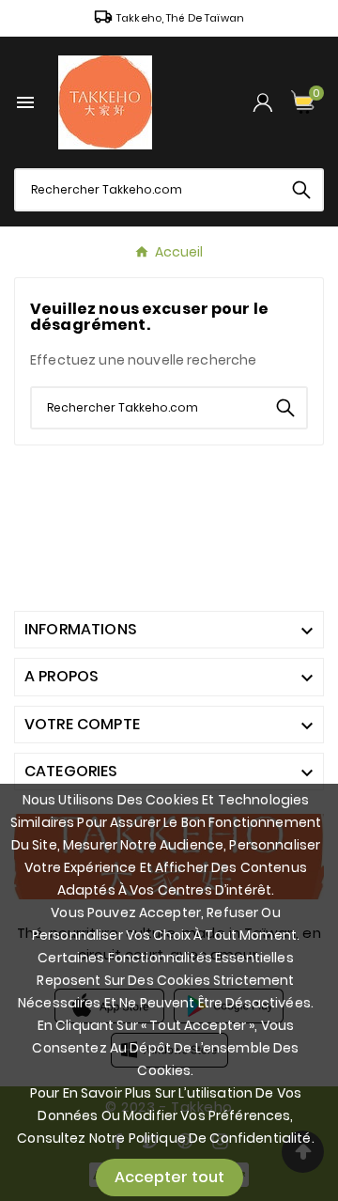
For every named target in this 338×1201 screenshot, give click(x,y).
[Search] (301, 190)
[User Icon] (262, 102)
